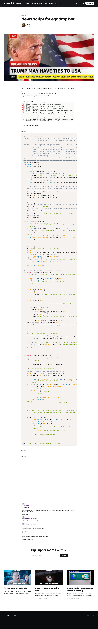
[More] (60, 3)
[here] (37, 125)
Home (27, 3)
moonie (28, 24)
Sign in (82, 3)
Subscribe (90, 3)
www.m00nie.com (12, 3)
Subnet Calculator (37, 3)
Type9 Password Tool (51, 3)
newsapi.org (44, 88)
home (51, 615)
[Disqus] (49, 482)
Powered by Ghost (89, 615)
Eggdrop (23, 15)
